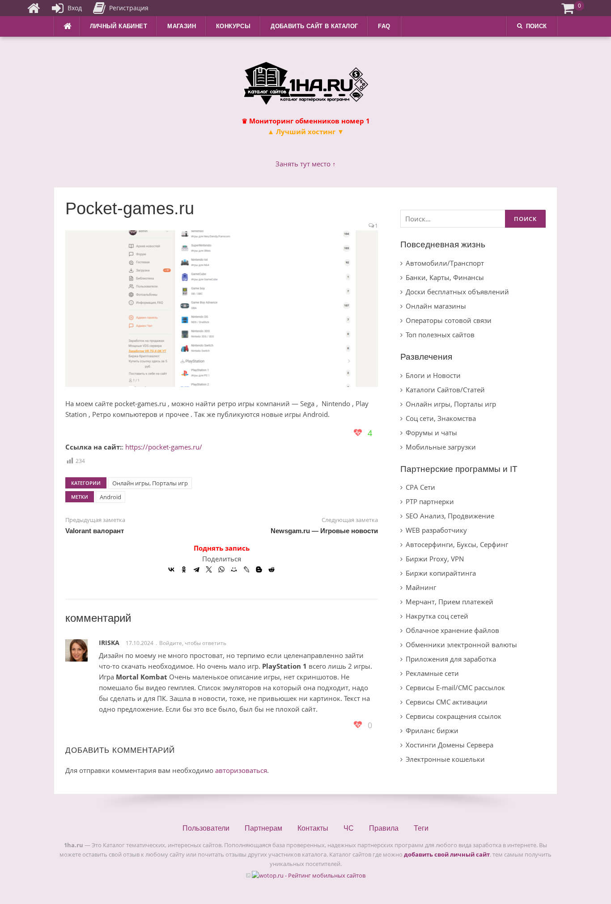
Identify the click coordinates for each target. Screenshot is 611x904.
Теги (421, 828)
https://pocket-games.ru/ (163, 446)
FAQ (384, 26)
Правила (384, 828)
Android (110, 497)
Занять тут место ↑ (306, 163)
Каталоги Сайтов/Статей (445, 389)
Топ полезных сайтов (440, 334)
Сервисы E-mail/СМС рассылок (455, 687)
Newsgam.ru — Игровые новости (324, 531)
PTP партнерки (430, 501)
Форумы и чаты (431, 432)
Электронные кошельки (445, 759)
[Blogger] (259, 569)
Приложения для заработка (451, 658)
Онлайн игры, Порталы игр (150, 483)
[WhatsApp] (221, 569)
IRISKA (109, 642)
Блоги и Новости (433, 375)
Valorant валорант (94, 531)
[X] (209, 569)
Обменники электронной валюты (461, 644)
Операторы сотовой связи (449, 320)
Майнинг (421, 587)
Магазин (181, 26)
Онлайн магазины (436, 305)
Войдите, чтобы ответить (192, 643)
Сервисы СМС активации (447, 701)
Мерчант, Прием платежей (449, 601)
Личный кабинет (119, 26)
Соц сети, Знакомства (441, 418)
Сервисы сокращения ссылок (453, 716)
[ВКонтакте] (171, 569)
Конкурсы (233, 26)
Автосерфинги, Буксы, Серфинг (457, 544)
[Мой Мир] (234, 569)
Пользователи (205, 828)
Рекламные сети (432, 673)
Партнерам (263, 828)
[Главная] (33, 8)
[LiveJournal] (246, 569)
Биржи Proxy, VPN (435, 558)
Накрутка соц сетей (437, 615)
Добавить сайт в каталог (314, 26)
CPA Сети (420, 487)
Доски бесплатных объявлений (457, 291)
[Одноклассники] (183, 569)
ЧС (349, 828)
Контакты (312, 828)
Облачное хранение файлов (452, 630)
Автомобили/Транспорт (445, 263)
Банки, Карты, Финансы (445, 277)
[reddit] (271, 569)
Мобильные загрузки (441, 446)
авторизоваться (241, 770)
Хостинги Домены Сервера (449, 744)
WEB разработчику (436, 530)
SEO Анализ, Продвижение (450, 515)
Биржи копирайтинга (441, 573)
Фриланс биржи (432, 730)
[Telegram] (196, 569)
